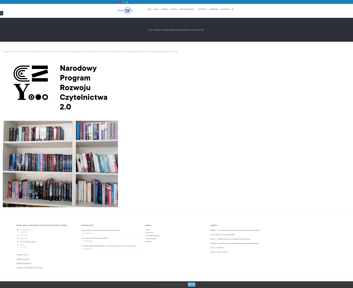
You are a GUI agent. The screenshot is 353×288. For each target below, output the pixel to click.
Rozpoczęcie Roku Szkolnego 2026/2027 (95, 238)
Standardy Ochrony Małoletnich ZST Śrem (30, 268)
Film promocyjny (151, 238)
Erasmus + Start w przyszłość (219, 252)
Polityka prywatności (23, 259)
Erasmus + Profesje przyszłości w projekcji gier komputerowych (230, 239)
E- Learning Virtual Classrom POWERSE (222, 235)
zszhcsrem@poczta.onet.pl (28, 242)
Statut (147, 230)
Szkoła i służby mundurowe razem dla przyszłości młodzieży (101, 230)
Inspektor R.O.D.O (22, 255)
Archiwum (149, 241)
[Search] (232, 9)
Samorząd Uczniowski (152, 235)
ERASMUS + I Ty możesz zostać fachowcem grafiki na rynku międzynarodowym (235, 230)
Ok (192, 285)
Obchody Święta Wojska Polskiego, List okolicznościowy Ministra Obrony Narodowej (109, 246)
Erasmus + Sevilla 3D (216, 247)
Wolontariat (149, 232)
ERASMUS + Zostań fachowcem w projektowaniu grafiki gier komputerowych (234, 243)
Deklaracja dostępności (24, 263)
